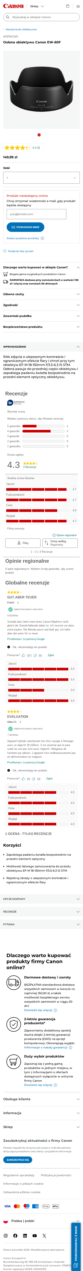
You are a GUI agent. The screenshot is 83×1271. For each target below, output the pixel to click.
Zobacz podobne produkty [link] (23, 238)
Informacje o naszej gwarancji (45, 1047)
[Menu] (78, 6)
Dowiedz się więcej (38, 1010)
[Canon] (13, 6)
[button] (39, 135)
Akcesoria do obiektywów (21, 29)
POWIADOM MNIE (28, 227)
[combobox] (41, 17)
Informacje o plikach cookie (23, 1184)
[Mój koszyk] (67, 6)
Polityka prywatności (56, 1175)
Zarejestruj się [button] (18, 1159)
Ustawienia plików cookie (21, 1192)
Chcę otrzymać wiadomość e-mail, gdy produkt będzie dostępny (41, 203)
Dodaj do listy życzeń (20, 251)
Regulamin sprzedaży (18, 1175)
